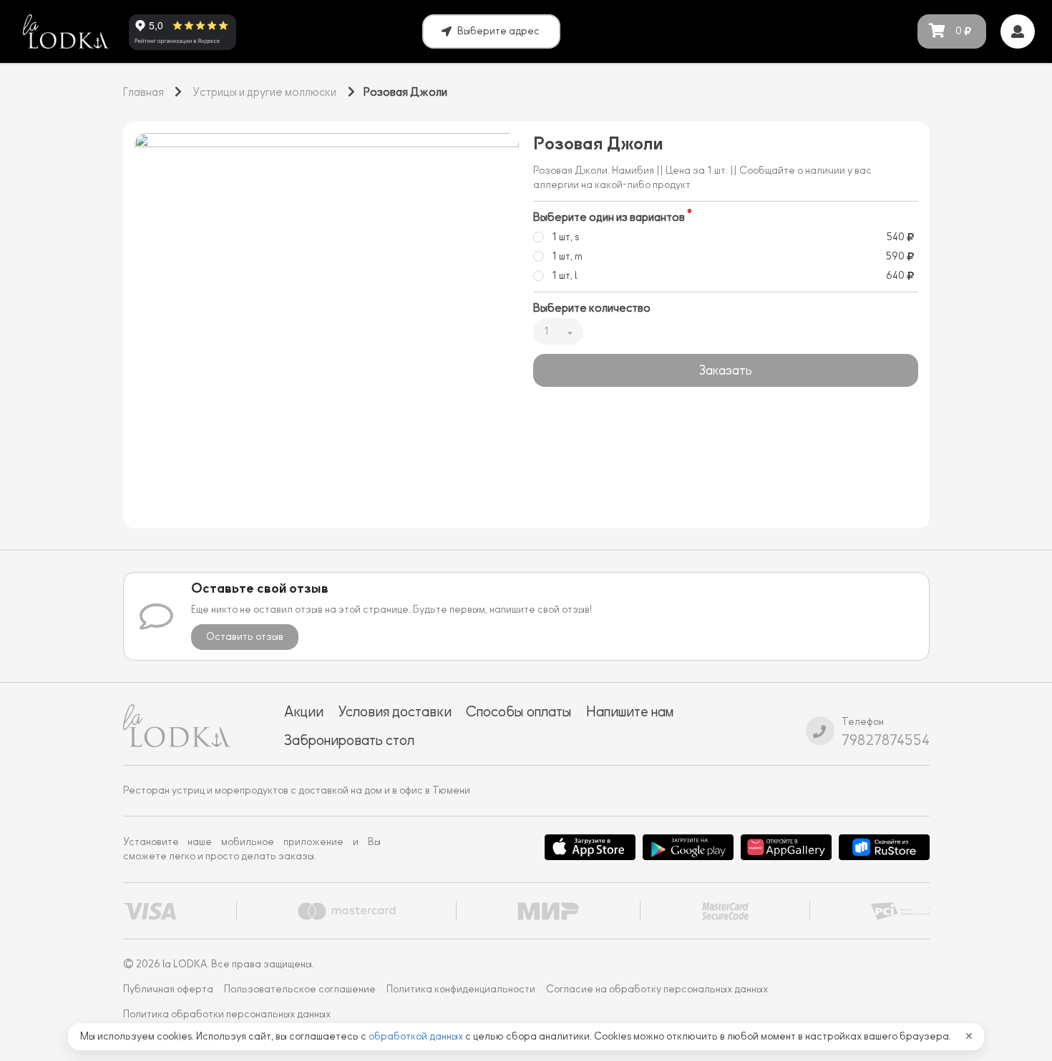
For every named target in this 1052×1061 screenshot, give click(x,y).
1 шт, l (564, 275)
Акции (303, 711)
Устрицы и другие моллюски (264, 92)
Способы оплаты (519, 711)
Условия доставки (395, 711)
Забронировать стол (349, 740)
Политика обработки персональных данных (227, 1014)
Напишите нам (629, 711)
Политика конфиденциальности (460, 989)
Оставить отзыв (244, 636)
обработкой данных (417, 1036)
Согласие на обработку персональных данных (657, 989)
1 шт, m (567, 256)
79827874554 (886, 740)
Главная (143, 92)
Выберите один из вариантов (609, 217)
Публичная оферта (168, 989)
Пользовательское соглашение (300, 989)
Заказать (725, 370)
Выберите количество (592, 308)
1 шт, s (565, 237)
